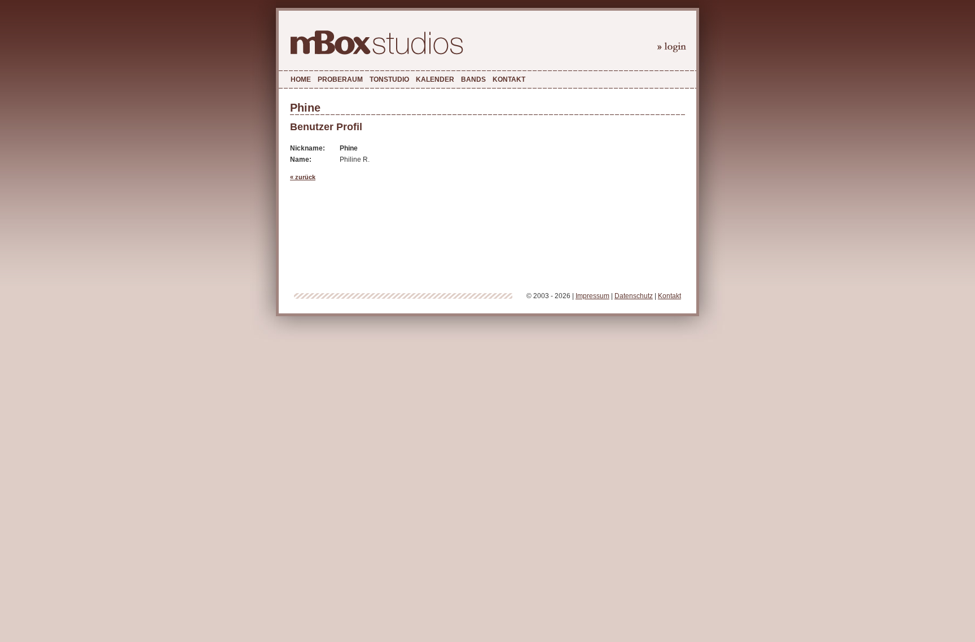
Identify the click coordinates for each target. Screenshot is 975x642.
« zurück (302, 177)
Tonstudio (389, 79)
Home (301, 79)
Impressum (592, 296)
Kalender (435, 79)
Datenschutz (633, 296)
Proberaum (340, 79)
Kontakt (509, 79)
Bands (473, 79)
